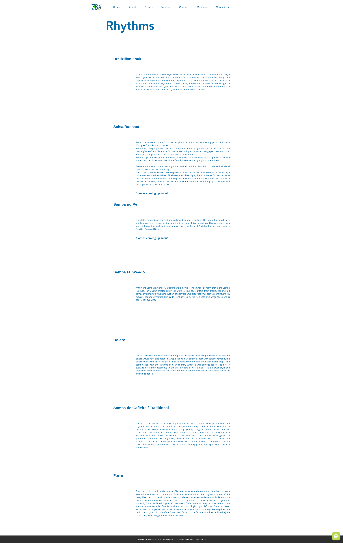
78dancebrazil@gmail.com (147, 539)
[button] (132, 7)
